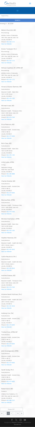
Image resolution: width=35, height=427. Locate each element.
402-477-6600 (11, 136)
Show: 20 (11, 409)
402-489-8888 (11, 174)
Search (17, 20)
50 (18, 413)
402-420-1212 (11, 42)
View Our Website (6, 44)
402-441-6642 (11, 249)
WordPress (17, 424)
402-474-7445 (11, 117)
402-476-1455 (11, 98)
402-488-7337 (11, 400)
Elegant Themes (17, 422)
